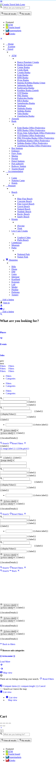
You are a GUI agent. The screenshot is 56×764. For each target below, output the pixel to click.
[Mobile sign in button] (1, 306)
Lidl (13, 284)
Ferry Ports (16, 153)
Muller (14, 287)
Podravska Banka (25, 98)
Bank (13, 121)
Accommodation (15, 171)
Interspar (15, 277)
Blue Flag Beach (24, 199)
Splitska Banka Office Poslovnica (32, 143)
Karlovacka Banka (25, 88)
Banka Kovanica (24, 65)
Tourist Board (17, 169)
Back (14, 571)
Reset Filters (18, 443)
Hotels (14, 183)
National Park (23, 254)
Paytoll (14, 158)
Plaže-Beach (23, 240)
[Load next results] (1, 669)
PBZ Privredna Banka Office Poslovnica (35, 138)
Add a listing (8, 299)
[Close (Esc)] (1, 723)
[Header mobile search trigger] (1, 315)
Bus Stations (17, 148)
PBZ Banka (22, 95)
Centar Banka (23, 67)
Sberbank (21, 106)
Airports (15, 118)
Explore (11, 46)
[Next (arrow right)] (4, 725)
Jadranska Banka (25, 85)
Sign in (6, 303)
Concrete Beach (24, 201)
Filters (3, 366)
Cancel (42, 686)
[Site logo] (12, 4)
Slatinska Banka (24, 108)
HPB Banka (22, 77)
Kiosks (14, 219)
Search (6, 443)
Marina (14, 156)
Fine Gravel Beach (25, 204)
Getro (14, 274)
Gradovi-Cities (24, 237)
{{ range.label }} (8, 448)
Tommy (15, 295)
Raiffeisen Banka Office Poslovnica (33, 140)
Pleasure (11, 185)
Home (10, 44)
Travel (10, 49)
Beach (14, 192)
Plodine (14, 289)
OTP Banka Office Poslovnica (31, 135)
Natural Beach (23, 209)
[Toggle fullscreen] (7, 723)
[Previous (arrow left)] (1, 725)
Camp (14, 178)
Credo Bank (22, 70)
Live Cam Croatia (19, 231)
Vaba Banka (22, 113)
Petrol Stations (18, 161)
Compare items (20, 686)
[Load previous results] (1, 665)
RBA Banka (22, 100)
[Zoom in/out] (10, 723)
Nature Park (22, 257)
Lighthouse (16, 242)
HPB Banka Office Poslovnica (31, 130)
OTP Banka (22, 93)
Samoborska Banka (26, 103)
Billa (13, 266)
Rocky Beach (23, 214)
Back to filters (9, 644)
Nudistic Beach (24, 211)
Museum (15, 245)
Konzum (15, 282)
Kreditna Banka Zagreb (28, 90)
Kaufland (15, 279)
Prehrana (15, 292)
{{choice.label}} (40, 424)
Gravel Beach (23, 206)
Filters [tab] (8, 376)
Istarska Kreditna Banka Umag (31, 83)
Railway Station (18, 166)
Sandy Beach (23, 216)
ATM (13, 55)
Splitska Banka (24, 111)
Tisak (19, 228)
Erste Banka (22, 75)
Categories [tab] (10, 378)
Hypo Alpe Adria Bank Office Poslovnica (36, 133)
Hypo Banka (23, 80)
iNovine (21, 226)
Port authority (17, 163)
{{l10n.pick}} (22, 448)
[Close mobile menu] (1, 39)
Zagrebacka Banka (25, 116)
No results (26, 14)
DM (13, 271)
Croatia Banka (23, 72)
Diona (14, 269)
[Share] (4, 723)
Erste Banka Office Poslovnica (31, 128)
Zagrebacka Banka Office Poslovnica (34, 146)
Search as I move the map (15, 689)
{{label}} (31, 402)
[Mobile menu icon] (28, 1)
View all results (10, 14)
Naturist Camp (18, 180)
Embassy (15, 151)
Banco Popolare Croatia (28, 62)
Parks (14, 248)
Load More (5, 661)
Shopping (13, 260)
